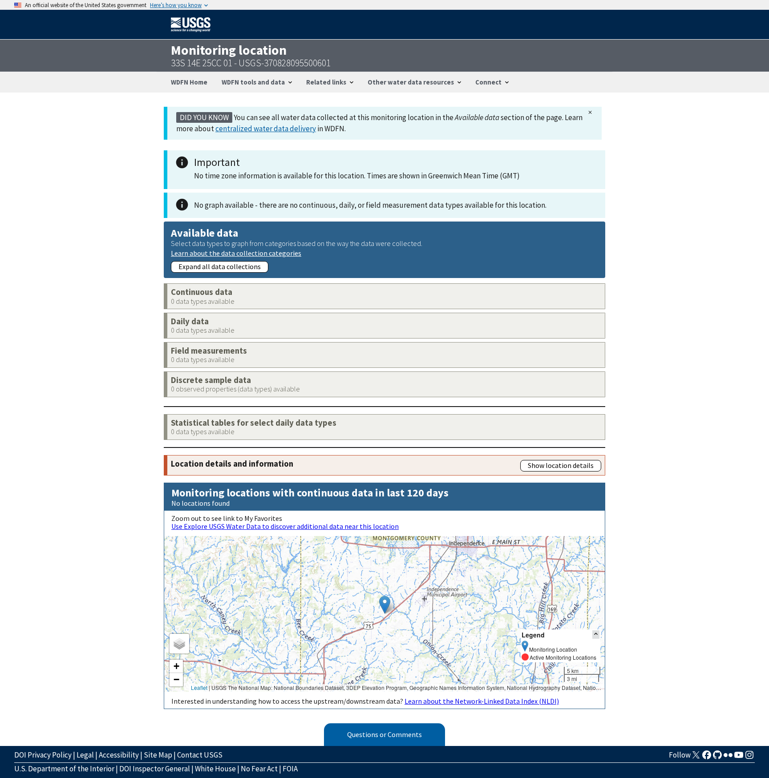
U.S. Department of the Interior (64, 769)
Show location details (561, 465)
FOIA (290, 769)
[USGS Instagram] (749, 757)
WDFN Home (189, 82)
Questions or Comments (384, 734)
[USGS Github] (717, 757)
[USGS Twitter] (696, 757)
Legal (85, 755)
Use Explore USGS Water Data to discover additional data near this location (285, 526)
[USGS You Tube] (738, 757)
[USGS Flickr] (728, 757)
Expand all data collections (219, 266)
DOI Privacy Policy (43, 755)
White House (215, 769)
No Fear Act (259, 769)
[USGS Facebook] (706, 757)
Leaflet (199, 687)
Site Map (158, 755)
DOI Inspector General (154, 769)
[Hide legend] (595, 634)
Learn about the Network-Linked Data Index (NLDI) (482, 701)
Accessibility (119, 755)
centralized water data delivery (265, 128)
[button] (384, 605)
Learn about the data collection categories (236, 253)
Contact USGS (200, 755)
